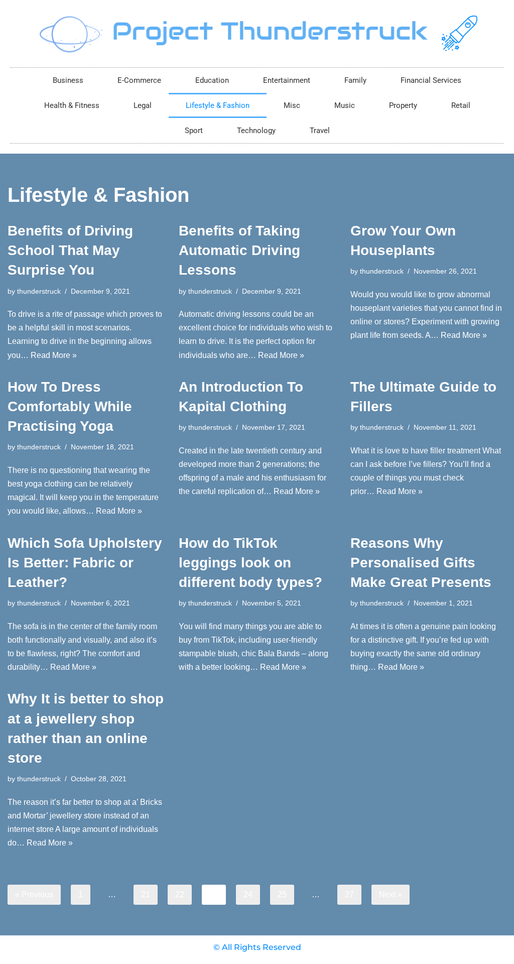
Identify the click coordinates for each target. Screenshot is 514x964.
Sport (194, 130)
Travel (320, 130)
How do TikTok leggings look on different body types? (250, 562)
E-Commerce (139, 80)
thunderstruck (39, 291)
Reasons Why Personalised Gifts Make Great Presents (420, 562)
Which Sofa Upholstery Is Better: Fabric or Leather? (85, 562)
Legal (143, 105)
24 (247, 894)
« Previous (34, 894)
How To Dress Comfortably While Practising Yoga (70, 406)
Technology (256, 130)
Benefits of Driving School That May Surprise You (70, 250)
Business (68, 80)
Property (403, 105)
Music (344, 105)
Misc (292, 105)
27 (349, 894)
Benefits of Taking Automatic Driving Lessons (239, 250)
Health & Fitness (71, 105)
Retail (460, 105)
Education (212, 80)
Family (355, 80)
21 (145, 894)
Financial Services (431, 80)
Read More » (54, 355)
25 (282, 894)
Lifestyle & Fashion (217, 105)
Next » (390, 894)
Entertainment (286, 80)
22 (179, 894)
